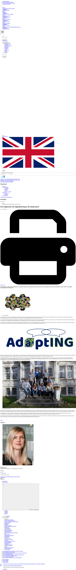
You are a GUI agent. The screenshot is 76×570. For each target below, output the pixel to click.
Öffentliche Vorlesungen (9, 544)
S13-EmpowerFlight (8, 191)
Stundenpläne (7, 523)
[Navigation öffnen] (0, 34)
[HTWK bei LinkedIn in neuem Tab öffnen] (5, 560)
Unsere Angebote (5, 187)
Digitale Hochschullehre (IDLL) (10, 541)
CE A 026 (4, 473)
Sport (5, 533)
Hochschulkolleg (7, 534)
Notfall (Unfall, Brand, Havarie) (10, 520)
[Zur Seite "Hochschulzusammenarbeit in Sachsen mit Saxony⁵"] (8, 556)
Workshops (6, 189)
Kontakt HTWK (5, 136)
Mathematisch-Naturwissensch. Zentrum (11, 532)
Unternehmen (7, 50)
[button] (4, 39)
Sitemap (20, 565)
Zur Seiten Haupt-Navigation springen (8, 3)
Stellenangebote (7, 536)
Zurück (1, 420)
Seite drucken (4, 481)
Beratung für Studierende (9, 539)
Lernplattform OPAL (8, 542)
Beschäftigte (7, 47)
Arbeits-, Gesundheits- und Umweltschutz (11, 521)
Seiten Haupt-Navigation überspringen (6, 181)
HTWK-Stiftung (7, 549)
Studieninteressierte (8, 43)
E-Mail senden (2, 477)
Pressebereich (7, 527)
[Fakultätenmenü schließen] (2, 32)
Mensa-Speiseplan (7, 522)
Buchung (6, 194)
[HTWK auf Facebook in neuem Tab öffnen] (5, 561)
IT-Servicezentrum (8, 531)
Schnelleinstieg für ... (6, 42)
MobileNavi (5, 569)
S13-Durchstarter (5, 195)
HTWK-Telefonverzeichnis (9, 519)
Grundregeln (7, 193)
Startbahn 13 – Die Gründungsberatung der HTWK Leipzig (10, 476)
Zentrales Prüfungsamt (8, 530)
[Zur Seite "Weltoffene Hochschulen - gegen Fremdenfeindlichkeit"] (13, 554)
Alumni (6, 49)
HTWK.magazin (7, 528)
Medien (6, 51)
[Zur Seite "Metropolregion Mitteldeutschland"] (9, 555)
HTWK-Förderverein (8, 548)
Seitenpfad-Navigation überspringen (6, 197)
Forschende (6, 48)
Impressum (5, 565)
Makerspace (4, 192)
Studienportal (7, 543)
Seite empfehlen (5, 482)
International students (8, 45)
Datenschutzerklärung (10, 565)
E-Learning (6, 540)
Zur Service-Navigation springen (7, 2)
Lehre (5, 190)
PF (2, 471)
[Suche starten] (11, 173)
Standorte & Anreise (8, 525)
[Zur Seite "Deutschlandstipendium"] (7, 553)
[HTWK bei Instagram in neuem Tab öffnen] (5, 559)
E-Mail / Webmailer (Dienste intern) (10, 526)
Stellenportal (7, 537)
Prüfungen (6, 524)
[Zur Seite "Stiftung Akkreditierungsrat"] (12, 557)
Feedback (6, 52)
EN (54, 167)
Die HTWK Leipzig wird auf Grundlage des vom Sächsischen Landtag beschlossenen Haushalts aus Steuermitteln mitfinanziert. (24, 563)
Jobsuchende (7, 46)
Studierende (6, 44)
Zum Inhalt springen (5, 1)
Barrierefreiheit (16, 565)
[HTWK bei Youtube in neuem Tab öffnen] (5, 562)
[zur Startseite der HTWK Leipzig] (6, 180)
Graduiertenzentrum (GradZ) (9, 547)
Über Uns (4, 186)
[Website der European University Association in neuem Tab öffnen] (12, 551)
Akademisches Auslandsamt (9, 535)
